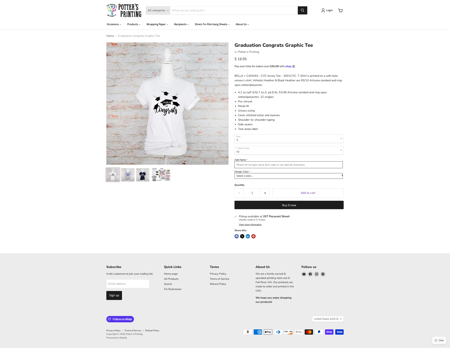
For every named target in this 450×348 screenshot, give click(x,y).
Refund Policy (218, 284)
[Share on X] (242, 236)
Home (110, 35)
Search (168, 284)
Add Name (240, 160)
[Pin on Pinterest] (253, 236)
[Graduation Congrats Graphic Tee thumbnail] (113, 175)
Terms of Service (219, 279)
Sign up (114, 295)
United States (326, 319)
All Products (171, 279)
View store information (250, 224)
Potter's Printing (248, 52)
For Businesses (172, 289)
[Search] (302, 10)
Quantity (239, 185)
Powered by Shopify (116, 337)
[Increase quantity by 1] (265, 193)
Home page (171, 274)
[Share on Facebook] (236, 236)
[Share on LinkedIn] (248, 236)
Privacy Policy (218, 274)
